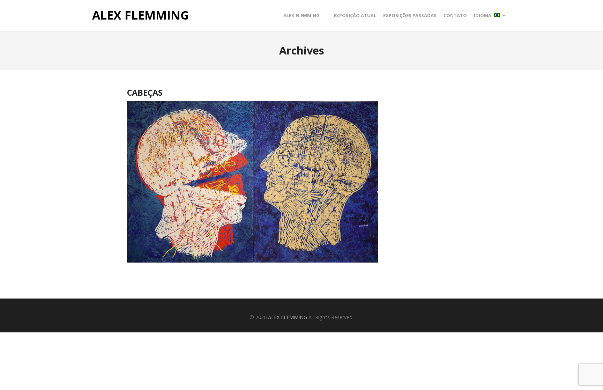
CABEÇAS (145, 92)
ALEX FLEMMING (140, 15)
